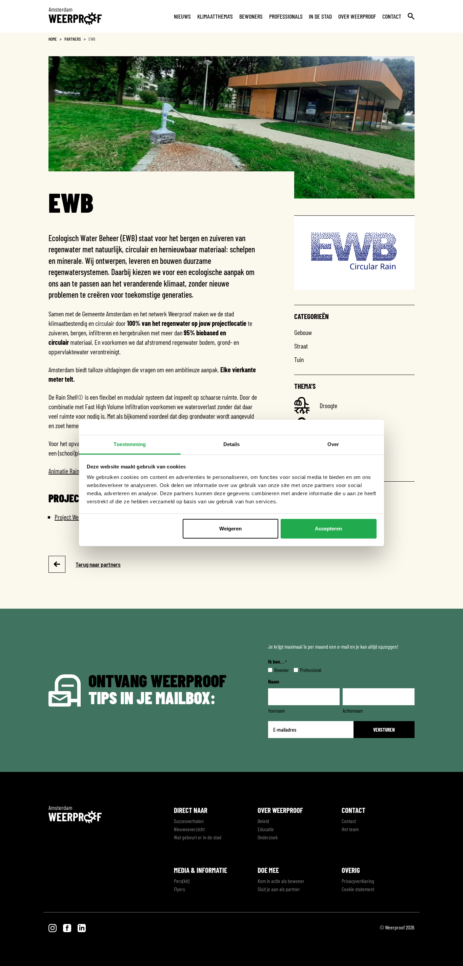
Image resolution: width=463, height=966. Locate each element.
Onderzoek (268, 837)
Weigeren (230, 528)
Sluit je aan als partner (279, 889)
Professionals (286, 16)
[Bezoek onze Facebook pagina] (67, 927)
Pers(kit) (181, 881)
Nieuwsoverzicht (189, 829)
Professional (305, 670)
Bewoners (251, 16)
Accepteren (328, 528)
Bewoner (276, 670)
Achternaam (353, 711)
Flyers (179, 889)
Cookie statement (358, 889)
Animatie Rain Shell (70, 471)
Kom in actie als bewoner (281, 881)
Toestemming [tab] (130, 444)
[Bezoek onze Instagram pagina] (53, 927)
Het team (350, 829)
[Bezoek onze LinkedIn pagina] (82, 927)
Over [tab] (333, 444)
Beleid (263, 821)
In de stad (320, 16)
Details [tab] (231, 444)
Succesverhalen (189, 821)
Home (52, 39)
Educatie (266, 829)
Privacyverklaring (358, 881)
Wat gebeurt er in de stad (197, 837)
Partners (72, 39)
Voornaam (276, 711)
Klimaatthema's (215, 16)
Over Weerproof (357, 16)
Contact (391, 16)
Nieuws (182, 16)
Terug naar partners (98, 564)
